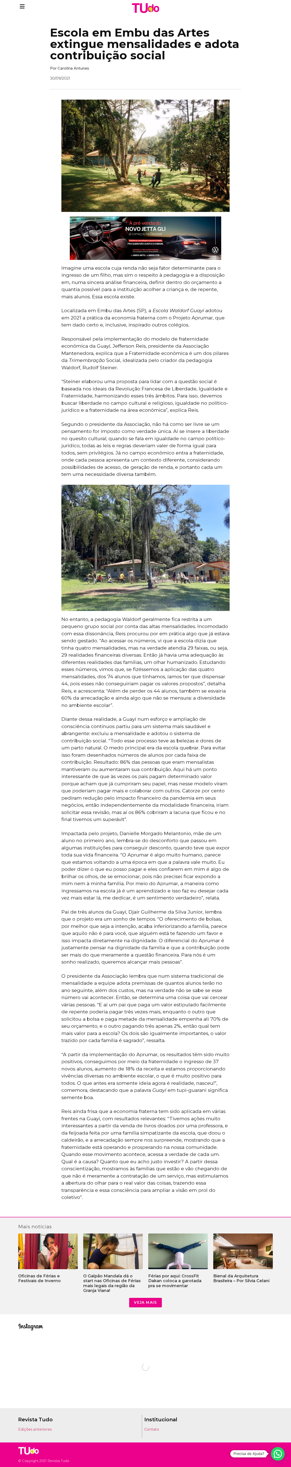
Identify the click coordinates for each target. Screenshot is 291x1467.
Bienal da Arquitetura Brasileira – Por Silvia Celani (241, 1279)
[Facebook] (263, 1454)
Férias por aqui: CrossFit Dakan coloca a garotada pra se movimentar (174, 1281)
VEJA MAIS (145, 1302)
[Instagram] (257, 1454)
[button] (22, 6)
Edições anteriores (35, 1429)
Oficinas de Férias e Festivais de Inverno (39, 1279)
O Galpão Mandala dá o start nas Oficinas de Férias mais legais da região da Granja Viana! (112, 1283)
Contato (151, 1429)
